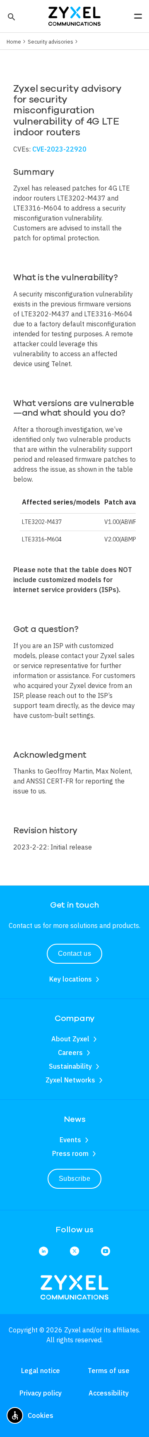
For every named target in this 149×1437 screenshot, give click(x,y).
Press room (70, 1153)
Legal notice (40, 1370)
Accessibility (109, 1393)
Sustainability (70, 1066)
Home (14, 41)
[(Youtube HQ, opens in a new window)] (105, 1252)
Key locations (70, 979)
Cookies (40, 1415)
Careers (70, 1052)
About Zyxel (70, 1039)
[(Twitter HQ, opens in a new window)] (74, 1252)
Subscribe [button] (74, 1178)
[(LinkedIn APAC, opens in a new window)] (43, 1252)
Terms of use (109, 1370)
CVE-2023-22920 (59, 149)
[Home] (74, 15)
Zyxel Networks (70, 1080)
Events (70, 1140)
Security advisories (50, 41)
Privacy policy (40, 1393)
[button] (10, 16)
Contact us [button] (74, 953)
